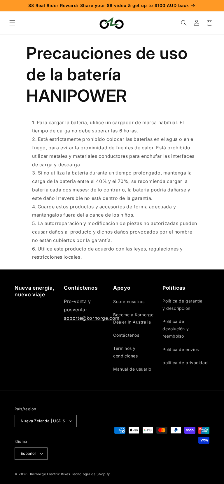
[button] (12, 22)
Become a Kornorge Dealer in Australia (133, 318)
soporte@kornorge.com (92, 318)
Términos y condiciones (125, 352)
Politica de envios (180, 349)
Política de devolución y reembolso (175, 328)
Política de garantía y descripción (182, 304)
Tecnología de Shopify (90, 474)
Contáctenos (126, 335)
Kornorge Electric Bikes (50, 474)
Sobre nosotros (128, 301)
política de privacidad (185, 362)
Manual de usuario (132, 369)
